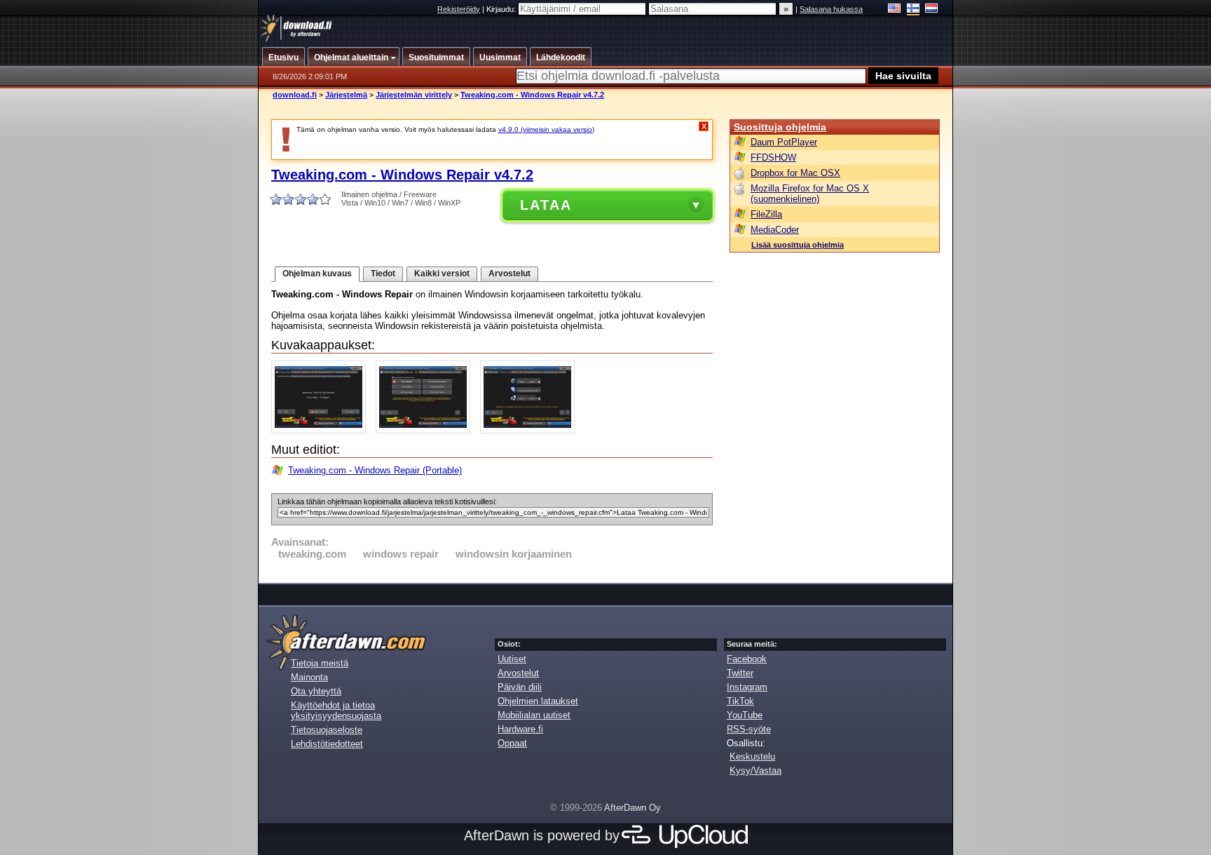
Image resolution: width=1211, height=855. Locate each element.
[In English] (894, 9)
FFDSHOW (773, 157)
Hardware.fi (520, 729)
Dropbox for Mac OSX (795, 173)
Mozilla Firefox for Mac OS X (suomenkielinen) (810, 193)
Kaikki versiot (442, 273)
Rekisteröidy (458, 9)
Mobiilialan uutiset (534, 715)
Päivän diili (520, 687)
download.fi (295, 94)
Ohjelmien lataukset (538, 701)
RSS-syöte (749, 729)
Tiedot (383, 273)
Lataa (546, 205)
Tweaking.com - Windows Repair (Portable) (375, 470)
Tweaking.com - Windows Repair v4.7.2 (532, 94)
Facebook (747, 659)
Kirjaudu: (502, 9)
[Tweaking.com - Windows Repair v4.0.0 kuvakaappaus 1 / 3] (322, 430)
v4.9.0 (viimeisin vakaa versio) (546, 129)
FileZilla (766, 214)
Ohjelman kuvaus (317, 273)
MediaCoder (775, 229)
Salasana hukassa (831, 9)
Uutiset (512, 659)
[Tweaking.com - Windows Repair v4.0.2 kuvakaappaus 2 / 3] (426, 430)
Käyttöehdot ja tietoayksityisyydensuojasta (336, 710)
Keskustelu (752, 756)
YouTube (744, 715)
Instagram (747, 687)
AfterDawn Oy (632, 807)
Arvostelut (509, 273)
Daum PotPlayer (784, 142)
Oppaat (512, 743)
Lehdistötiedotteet (327, 744)
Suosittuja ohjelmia (780, 127)
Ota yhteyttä (316, 691)
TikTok (740, 701)
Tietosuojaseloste (326, 730)
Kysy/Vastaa (755, 770)
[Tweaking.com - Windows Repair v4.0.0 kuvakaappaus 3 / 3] (531, 430)
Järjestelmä (346, 94)
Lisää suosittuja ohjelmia (797, 245)
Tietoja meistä (319, 663)
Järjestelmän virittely (414, 94)
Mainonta (309, 677)
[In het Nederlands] (931, 9)
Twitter (740, 673)
